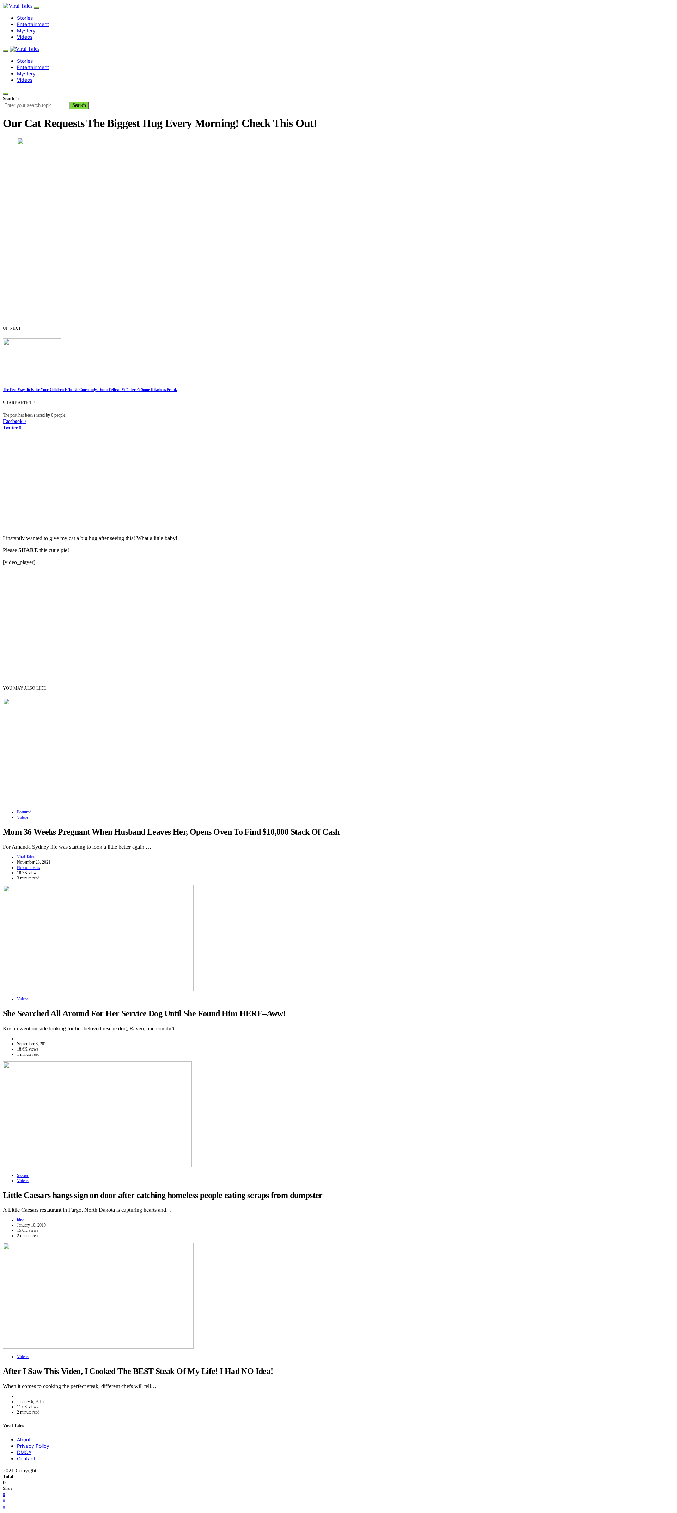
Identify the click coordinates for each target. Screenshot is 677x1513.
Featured (24, 812)
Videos (24, 37)
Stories (25, 18)
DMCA (24, 1452)
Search (79, 105)
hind (20, 1219)
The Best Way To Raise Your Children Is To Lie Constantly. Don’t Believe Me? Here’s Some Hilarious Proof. (90, 389)
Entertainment (33, 24)
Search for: (12, 98)
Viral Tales (26, 856)
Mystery (26, 31)
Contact (26, 1458)
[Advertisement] (338, 480)
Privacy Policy (33, 1446)
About (24, 1439)
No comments (28, 867)
